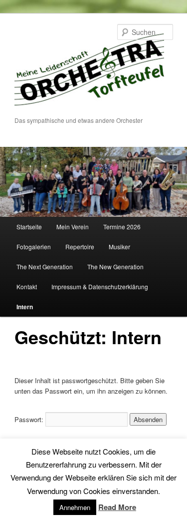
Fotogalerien (33, 246)
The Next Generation (44, 266)
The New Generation (115, 266)
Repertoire (79, 246)
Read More (117, 507)
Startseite (29, 226)
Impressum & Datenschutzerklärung (99, 286)
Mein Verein (72, 226)
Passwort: (29, 419)
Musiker (119, 246)
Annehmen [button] (74, 507)
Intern (24, 306)
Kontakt (26, 286)
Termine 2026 (122, 226)
